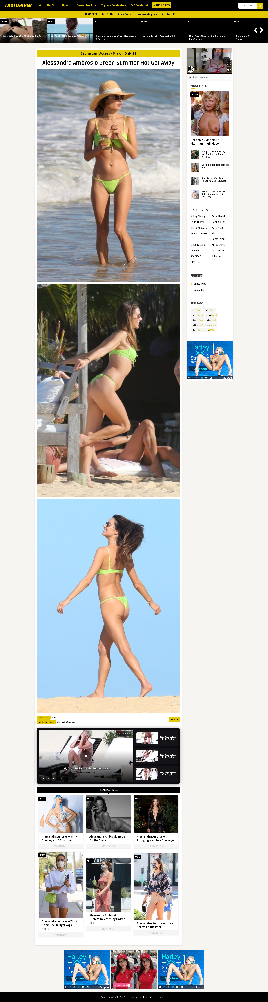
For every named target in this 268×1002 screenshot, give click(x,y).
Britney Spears (199, 227)
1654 (195, 95)
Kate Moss (217, 227)
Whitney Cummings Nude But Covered (115, 36)
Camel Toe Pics (86, 5)
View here (60, 846)
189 (43, 855)
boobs (209, 310)
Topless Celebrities (113, 5)
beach (54, 718)
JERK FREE (91, 14)
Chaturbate (200, 283)
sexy (211, 325)
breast (197, 315)
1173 (43, 799)
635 (5, 21)
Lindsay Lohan (198, 244)
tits (210, 330)
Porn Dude (124, 14)
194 (176, 719)
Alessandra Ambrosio (66, 722)
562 (191, 21)
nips (211, 320)
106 (91, 861)
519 (238, 21)
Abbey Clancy (198, 216)
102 (90, 799)
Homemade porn (146, 14)
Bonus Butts (219, 222)
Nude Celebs (161, 5)
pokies (197, 325)
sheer (197, 330)
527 (144, 21)
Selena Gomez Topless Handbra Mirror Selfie (208, 38)
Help (145, 997)
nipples (197, 320)
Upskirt (67, 5)
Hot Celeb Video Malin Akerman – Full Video (205, 142)
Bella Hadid (218, 216)
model (211, 315)
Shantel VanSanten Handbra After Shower (213, 179)
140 (138, 857)
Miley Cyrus (218, 244)
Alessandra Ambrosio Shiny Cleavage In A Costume (213, 194)
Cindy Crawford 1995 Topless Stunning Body (22, 38)
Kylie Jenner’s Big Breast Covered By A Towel (161, 38)
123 (138, 799)
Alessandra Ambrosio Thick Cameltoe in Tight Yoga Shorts (60, 925)
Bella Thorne (198, 222)
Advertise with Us (158, 997)
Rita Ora (195, 262)
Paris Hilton (218, 250)
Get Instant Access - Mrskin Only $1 (108, 54)
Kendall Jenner (199, 233)
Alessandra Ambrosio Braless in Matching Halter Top (107, 919)
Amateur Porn (170, 14)
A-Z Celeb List (139, 5)
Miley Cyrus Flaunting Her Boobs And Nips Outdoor (213, 154)
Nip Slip (52, 5)
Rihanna (216, 256)
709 (52, 21)
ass (196, 310)
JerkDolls (107, 14)
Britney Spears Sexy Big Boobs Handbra (69, 36)
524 (98, 21)
